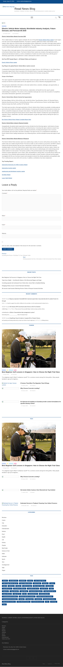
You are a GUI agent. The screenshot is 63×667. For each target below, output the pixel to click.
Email (3, 224)
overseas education (44, 594)
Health (3, 537)
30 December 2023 (25, 505)
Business (4, 25)
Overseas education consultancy (27, 596)
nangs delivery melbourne (35, 591)
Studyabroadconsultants (37, 601)
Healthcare (11, 586)
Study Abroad (30, 599)
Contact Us (50, 663)
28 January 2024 (24, 390)
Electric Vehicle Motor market (46, 39)
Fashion (4, 531)
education (45, 583)
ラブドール (5, 298)
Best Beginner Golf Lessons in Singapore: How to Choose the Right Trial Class (21, 277)
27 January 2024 (24, 405)
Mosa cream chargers (39, 586)
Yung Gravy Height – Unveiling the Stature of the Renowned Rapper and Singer (22, 280)
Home (44, 663)
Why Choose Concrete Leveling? (30, 388)
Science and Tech (6, 638)
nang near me (44, 588)
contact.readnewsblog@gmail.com (24, 1)
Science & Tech (6, 551)
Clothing (30, 580)
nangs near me (17, 594)
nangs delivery (24, 591)
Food (3, 534)
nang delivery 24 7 (7, 588)
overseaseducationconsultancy (10, 596)
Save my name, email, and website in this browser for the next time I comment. (21, 245)
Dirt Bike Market (6, 174)
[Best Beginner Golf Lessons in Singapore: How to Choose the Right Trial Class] (31, 348)
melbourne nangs (27, 586)
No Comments (15, 33)
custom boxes (37, 583)
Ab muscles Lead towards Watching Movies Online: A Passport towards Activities (22, 288)
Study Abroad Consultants (23, 601)
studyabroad (38, 599)
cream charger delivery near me (10, 583)
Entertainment (5, 528)
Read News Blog (25, 8)
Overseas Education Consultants (44, 596)
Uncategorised (5, 564)
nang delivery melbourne (19, 588)
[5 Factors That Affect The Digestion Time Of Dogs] (10, 384)
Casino (3, 520)
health (4, 586)
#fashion (5, 580)
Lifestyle (18, 586)
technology (53, 601)
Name (4, 215)
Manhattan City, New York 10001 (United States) (14, 647)
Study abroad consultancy (9, 601)
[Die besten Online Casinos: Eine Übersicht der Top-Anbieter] (10, 495)
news (24, 594)
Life (7, 369)
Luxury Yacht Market (7, 178)
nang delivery (49, 586)
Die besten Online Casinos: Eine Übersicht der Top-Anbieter (37, 490)
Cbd (3, 523)
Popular (11, 369)
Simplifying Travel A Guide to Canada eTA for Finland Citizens (25, 318)
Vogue (3, 570)
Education (4, 525)
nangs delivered (14, 591)
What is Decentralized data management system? (22, 312)
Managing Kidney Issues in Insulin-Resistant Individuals (16, 285)
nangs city (5, 591)
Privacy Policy (57, 663)
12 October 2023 (6, 33)
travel (4, 604)
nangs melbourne (7, 594)
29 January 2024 (24, 385)
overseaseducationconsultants (10, 599)
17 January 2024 (24, 492)
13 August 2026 (6, 374)
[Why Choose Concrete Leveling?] (10, 394)
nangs (51, 588)
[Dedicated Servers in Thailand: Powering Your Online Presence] (10, 504)
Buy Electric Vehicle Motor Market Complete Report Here (16, 119)
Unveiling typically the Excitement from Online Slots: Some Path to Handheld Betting (23, 283)
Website (4, 233)
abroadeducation (13, 580)
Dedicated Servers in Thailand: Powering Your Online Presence (38, 503)
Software (4, 556)
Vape (3, 567)
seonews (22, 599)
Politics (4, 542)
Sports (3, 559)
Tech (3, 562)
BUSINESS (22, 580)
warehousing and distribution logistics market (13, 171)
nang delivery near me (33, 588)
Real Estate (5, 548)
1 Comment (32, 492)
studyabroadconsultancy (49, 599)
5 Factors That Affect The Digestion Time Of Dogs (34, 383)
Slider (15, 369)
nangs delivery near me (49, 591)
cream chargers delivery (25, 583)
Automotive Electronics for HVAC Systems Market (14, 164)
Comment (5, 193)
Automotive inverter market (9, 168)
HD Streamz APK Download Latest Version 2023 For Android (25, 306)
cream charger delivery (40, 580)
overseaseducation (33, 594)
